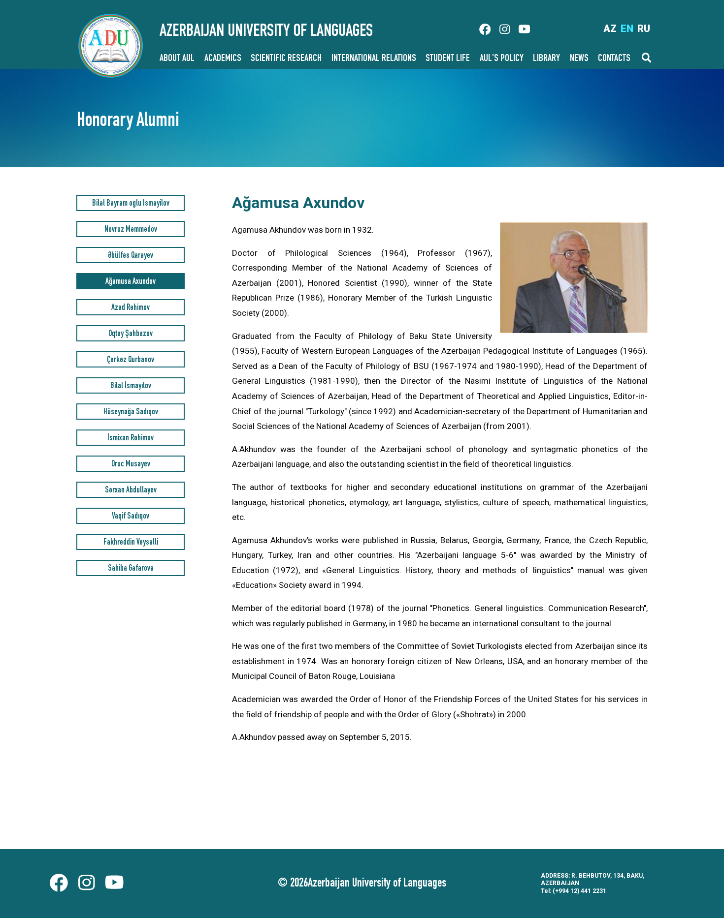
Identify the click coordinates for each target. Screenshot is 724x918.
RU (643, 28)
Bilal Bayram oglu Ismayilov (130, 204)
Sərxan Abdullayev (131, 491)
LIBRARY (546, 59)
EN (627, 28)
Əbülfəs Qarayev (130, 256)
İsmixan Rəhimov (130, 438)
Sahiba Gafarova (131, 569)
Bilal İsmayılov (130, 386)
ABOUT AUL (177, 59)
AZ (610, 28)
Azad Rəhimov (130, 308)
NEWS (579, 59)
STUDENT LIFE (448, 59)
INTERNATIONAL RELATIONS (373, 59)
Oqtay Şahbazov (130, 334)
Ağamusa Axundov (130, 282)
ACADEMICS (222, 59)
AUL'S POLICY (502, 59)
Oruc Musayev (130, 464)
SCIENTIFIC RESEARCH (286, 59)
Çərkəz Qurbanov (130, 360)
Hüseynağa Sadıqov (130, 412)
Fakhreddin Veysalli (130, 543)
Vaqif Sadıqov (130, 517)
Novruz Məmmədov (130, 230)
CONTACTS (614, 59)
